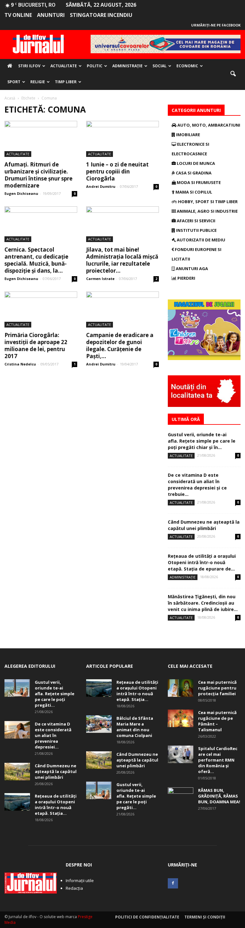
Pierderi (185, 278)
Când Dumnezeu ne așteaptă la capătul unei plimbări (204, 525)
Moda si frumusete (198, 182)
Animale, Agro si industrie (207, 211)
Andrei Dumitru (100, 186)
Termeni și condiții (204, 917)
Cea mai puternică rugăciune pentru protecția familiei (217, 687)
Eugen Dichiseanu (21, 193)
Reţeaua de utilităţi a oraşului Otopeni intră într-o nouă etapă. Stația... (56, 804)
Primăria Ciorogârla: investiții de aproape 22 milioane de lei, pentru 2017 (35, 345)
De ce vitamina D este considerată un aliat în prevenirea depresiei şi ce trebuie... (197, 484)
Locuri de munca (195, 163)
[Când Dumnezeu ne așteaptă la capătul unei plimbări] (17, 771)
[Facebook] (173, 883)
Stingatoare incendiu (101, 14)
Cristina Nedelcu (20, 364)
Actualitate (63, 66)
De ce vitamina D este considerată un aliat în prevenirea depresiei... (53, 735)
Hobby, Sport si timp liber (207, 201)
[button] (233, 74)
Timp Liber (66, 82)
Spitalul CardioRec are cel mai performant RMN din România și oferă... (217, 760)
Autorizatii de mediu (200, 240)
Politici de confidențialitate (147, 917)
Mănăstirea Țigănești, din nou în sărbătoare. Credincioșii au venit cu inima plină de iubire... (203, 602)
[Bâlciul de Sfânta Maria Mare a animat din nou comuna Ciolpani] (99, 724)
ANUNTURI (51, 14)
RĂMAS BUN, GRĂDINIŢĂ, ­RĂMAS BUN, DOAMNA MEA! (219, 796)
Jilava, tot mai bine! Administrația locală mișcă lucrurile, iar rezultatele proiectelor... (122, 260)
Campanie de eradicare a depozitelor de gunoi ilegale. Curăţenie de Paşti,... (119, 345)
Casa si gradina (193, 173)
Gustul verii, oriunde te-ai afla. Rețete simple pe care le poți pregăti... (54, 693)
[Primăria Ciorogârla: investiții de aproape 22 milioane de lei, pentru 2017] (40, 309)
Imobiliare (187, 134)
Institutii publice (196, 230)
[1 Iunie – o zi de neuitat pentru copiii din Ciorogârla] (122, 139)
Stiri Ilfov (29, 66)
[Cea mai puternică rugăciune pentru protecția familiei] (180, 688)
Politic (94, 66)
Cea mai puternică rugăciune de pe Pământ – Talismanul (217, 721)
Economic (187, 66)
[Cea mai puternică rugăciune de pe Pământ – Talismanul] (180, 718)
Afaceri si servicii (195, 221)
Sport (13, 82)
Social (159, 66)
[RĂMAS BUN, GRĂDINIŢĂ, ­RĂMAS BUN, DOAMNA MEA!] (180, 796)
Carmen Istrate (100, 278)
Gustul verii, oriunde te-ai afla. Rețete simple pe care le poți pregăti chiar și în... (201, 440)
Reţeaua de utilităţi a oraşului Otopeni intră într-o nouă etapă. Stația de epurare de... (202, 562)
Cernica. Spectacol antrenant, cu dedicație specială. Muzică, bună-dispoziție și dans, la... (36, 260)
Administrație (127, 66)
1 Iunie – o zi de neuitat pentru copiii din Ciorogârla (117, 171)
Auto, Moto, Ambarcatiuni (208, 125)
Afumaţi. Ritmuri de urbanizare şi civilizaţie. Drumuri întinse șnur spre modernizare (38, 175)
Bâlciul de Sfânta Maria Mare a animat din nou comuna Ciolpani (134, 726)
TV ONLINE (18, 14)
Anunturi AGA (191, 268)
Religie (37, 82)
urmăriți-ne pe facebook (216, 25)
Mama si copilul (193, 192)
